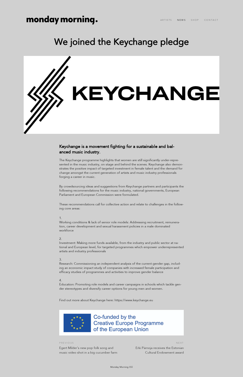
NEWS (181, 20)
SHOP (195, 20)
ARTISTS (166, 20)
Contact (211, 20)
